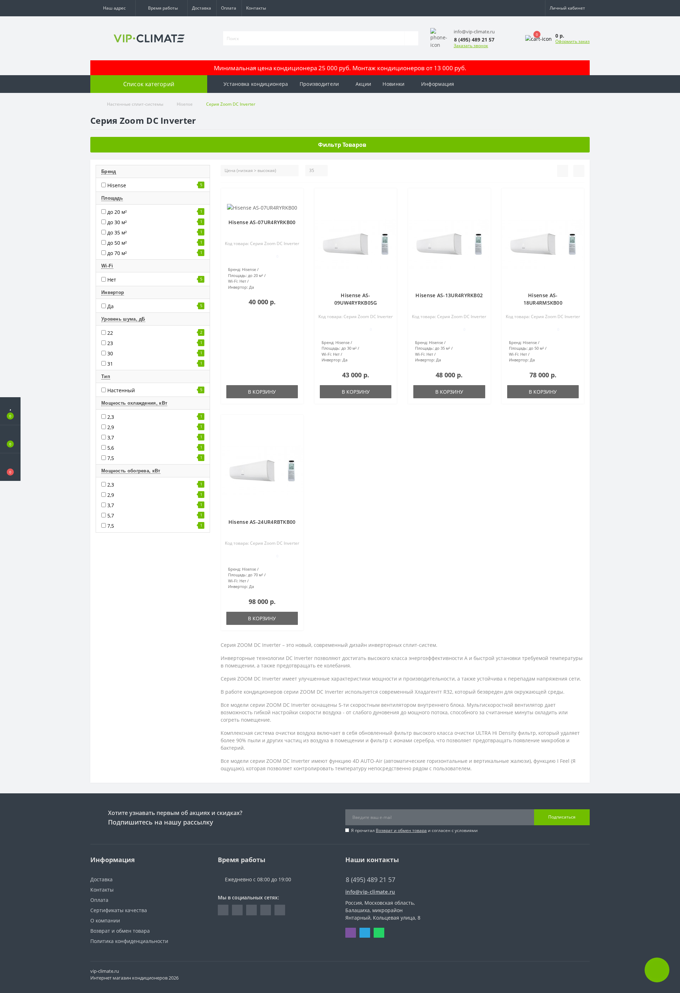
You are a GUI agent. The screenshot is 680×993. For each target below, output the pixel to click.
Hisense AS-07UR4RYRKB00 (262, 222)
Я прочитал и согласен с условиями (414, 830)
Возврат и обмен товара (401, 830)
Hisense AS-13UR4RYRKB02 (449, 295)
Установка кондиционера (255, 84)
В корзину (262, 391)
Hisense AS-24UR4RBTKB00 (262, 521)
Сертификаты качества (118, 910)
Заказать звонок (471, 46)
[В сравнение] (295, 207)
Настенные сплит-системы (135, 104)
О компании (105, 920)
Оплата (228, 8)
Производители (319, 84)
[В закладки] (295, 197)
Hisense (185, 104)
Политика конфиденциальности (129, 941)
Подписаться (562, 817)
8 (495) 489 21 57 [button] (370, 880)
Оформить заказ (572, 41)
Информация (437, 84)
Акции (364, 84)
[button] (112, 8)
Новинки (393, 84)
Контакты (256, 8)
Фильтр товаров (342, 145)
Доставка (201, 8)
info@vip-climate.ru (370, 891)
